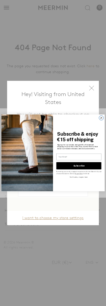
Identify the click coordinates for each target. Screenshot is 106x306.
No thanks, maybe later (79, 177)
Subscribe (79, 165)
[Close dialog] (101, 118)
